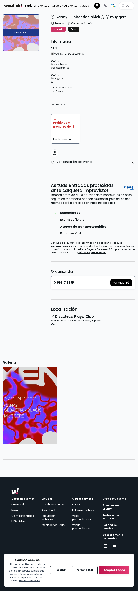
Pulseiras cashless (83, 510)
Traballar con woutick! (112, 516)
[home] (13, 5)
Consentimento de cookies (113, 536)
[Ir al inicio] (15, 491)
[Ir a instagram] (106, 546)
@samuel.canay (59, 64)
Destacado (18, 504)
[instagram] (54, 153)
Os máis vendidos (23, 516)
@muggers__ (58, 78)
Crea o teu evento (114, 499)
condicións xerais (62, 246)
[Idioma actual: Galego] (113, 5)
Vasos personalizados (81, 517)
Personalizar (84, 570)
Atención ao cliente (111, 507)
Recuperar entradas (48, 517)
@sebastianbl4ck (60, 67)
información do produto (96, 242)
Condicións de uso (53, 504)
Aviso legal (48, 510)
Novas (15, 510)
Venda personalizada (81, 526)
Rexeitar (60, 570)
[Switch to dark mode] (106, 5)
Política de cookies (110, 526)
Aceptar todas (114, 570)
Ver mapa (58, 325)
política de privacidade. (91, 252)
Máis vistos (18, 521)
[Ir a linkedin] (114, 546)
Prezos (76, 504)
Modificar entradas (54, 525)
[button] (121, 282)
